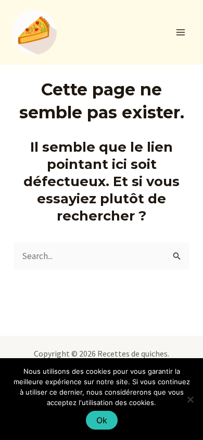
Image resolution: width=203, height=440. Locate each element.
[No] (190, 399)
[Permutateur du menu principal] (181, 32)
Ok (101, 420)
